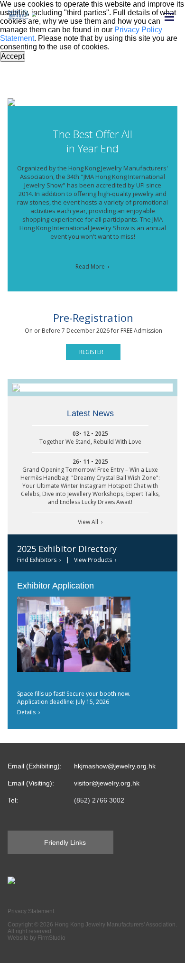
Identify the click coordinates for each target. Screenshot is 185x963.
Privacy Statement (31, 911)
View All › (90, 522)
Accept (12, 56)
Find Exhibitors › (39, 560)
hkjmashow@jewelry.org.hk (115, 766)
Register (91, 352)
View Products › (95, 560)
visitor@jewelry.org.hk (106, 783)
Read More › (92, 266)
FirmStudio (51, 938)
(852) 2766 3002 (99, 800)
